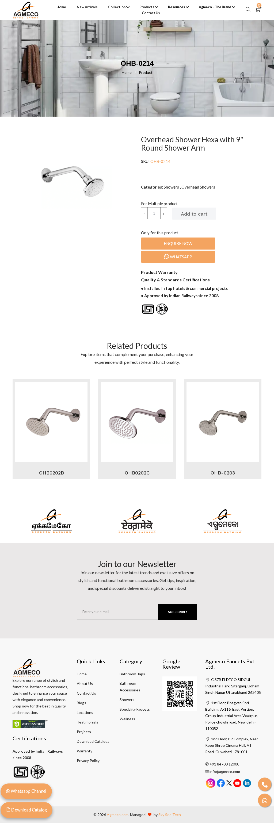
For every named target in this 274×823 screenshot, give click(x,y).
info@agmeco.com (225, 771)
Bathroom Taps (132, 674)
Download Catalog (28, 809)
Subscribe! (177, 612)
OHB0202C (137, 473)
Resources (176, 7)
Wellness (127, 719)
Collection (116, 7)
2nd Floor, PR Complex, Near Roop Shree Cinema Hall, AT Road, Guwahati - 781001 (231, 745)
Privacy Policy (88, 760)
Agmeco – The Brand (215, 7)
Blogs (81, 702)
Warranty (84, 751)
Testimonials (87, 722)
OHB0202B (51, 473)
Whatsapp (180, 256)
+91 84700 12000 (224, 764)
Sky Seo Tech (169, 814)
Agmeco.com (117, 814)
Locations (85, 712)
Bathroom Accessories (130, 686)
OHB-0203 (223, 473)
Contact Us (151, 13)
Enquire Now (178, 243)
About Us (85, 683)
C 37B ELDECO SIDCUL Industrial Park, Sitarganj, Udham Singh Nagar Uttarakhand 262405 (233, 686)
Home (61, 7)
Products (146, 7)
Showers (127, 699)
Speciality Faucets (135, 709)
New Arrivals (87, 7)
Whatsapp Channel (28, 791)
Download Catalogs (93, 741)
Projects (84, 731)
